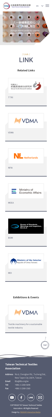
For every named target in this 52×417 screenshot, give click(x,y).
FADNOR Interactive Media (30, 412)
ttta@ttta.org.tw (22, 381)
